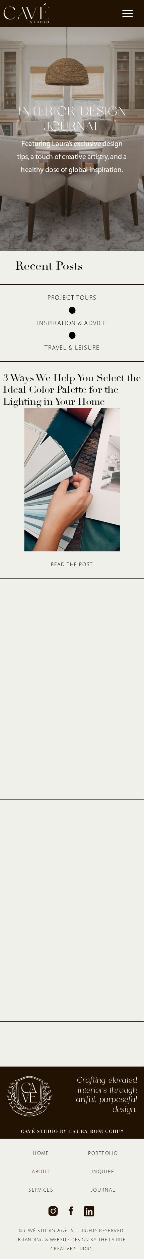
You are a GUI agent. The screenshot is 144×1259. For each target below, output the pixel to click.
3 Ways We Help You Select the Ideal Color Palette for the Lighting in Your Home (72, 389)
